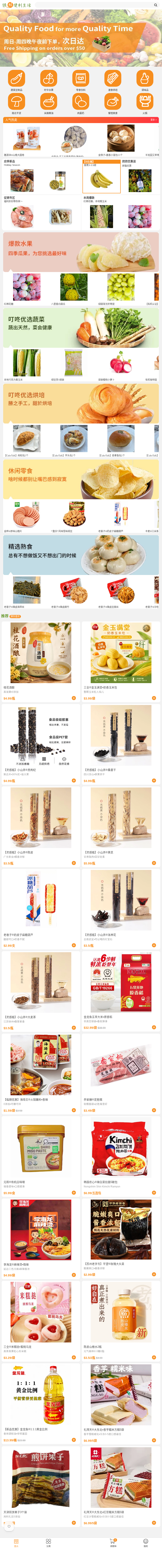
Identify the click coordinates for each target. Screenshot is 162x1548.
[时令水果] (48, 78)
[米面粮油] (48, 101)
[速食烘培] (112, 78)
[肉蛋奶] (80, 101)
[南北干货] (16, 101)
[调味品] (144, 78)
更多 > (154, 120)
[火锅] (144, 101)
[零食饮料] (80, 78)
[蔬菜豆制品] (16, 78)
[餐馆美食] (112, 101)
